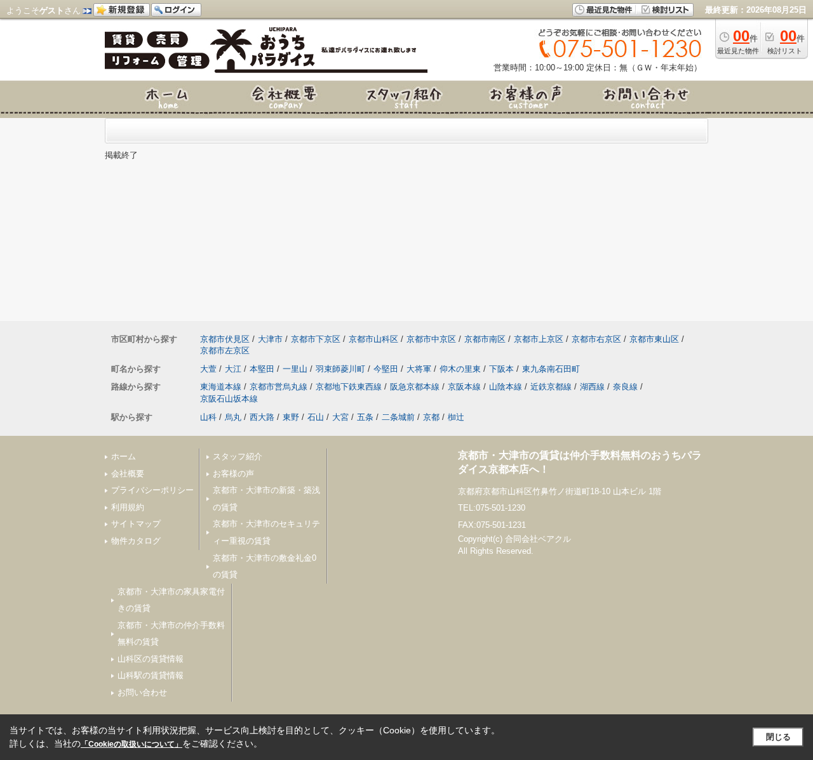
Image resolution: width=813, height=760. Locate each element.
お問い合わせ (142, 692)
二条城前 (398, 417)
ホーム (123, 456)
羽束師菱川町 (340, 369)
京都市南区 (485, 339)
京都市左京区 (225, 350)
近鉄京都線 (551, 386)
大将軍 (418, 369)
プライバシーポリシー (152, 490)
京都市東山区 (654, 339)
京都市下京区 (315, 339)
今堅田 (385, 369)
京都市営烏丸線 (278, 386)
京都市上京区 (538, 339)
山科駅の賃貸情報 (151, 675)
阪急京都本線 (415, 386)
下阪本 (501, 369)
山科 (208, 417)
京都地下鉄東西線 (349, 386)
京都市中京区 (431, 339)
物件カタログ (136, 541)
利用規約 (127, 507)
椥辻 (456, 417)
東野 (291, 417)
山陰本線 (505, 386)
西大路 (262, 417)
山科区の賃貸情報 (151, 659)
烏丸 (233, 417)
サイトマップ (136, 523)
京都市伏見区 (225, 339)
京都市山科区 (373, 339)
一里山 (295, 369)
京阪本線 (464, 386)
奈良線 (625, 386)
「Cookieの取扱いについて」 (131, 744)
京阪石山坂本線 (229, 398)
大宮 (340, 417)
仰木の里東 (460, 369)
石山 (315, 417)
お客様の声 (233, 473)
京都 (431, 417)
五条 (365, 417)
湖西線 (592, 386)
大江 (233, 369)
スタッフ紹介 (237, 456)
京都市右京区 (596, 339)
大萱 (208, 369)
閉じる (778, 737)
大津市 (270, 339)
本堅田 (262, 369)
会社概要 (127, 473)
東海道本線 (220, 386)
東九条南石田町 (551, 369)
